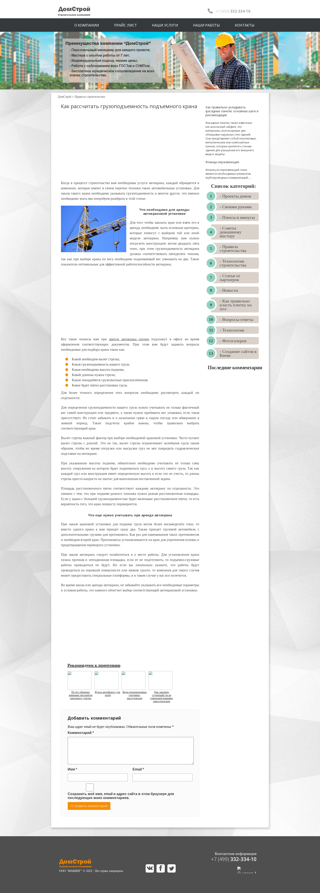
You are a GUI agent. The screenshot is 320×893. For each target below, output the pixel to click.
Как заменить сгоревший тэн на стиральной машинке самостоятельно (161, 697)
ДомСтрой (64, 96)
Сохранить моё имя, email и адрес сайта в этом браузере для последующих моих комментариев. (121, 796)
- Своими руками (236, 206)
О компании (86, 25)
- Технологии (232, 330)
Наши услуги (165, 25)
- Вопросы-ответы (236, 319)
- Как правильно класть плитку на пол (236, 305)
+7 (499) (233, 859)
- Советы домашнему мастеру (230, 232)
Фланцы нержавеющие (222, 162)
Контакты (244, 25)
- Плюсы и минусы (237, 217)
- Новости (229, 290)
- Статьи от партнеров (230, 277)
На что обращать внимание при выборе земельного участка (81, 695)
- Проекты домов (235, 196)
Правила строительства (90, 96)
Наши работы (206, 25)
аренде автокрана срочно (129, 339)
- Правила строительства (233, 248)
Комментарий (81, 733)
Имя (72, 769)
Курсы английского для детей (107, 694)
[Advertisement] (130, 148)
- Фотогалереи (233, 340)
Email (138, 769)
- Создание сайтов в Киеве (238, 353)
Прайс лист (125, 25)
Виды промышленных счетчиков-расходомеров (135, 695)
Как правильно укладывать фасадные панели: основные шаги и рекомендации (231, 111)
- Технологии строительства (233, 263)
